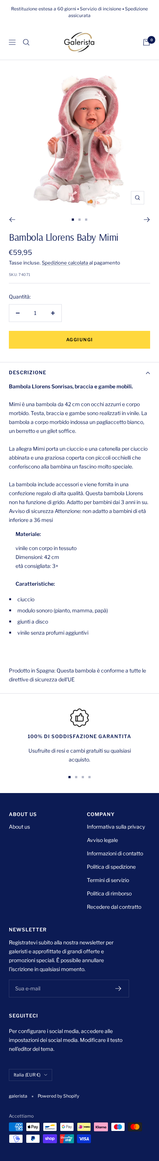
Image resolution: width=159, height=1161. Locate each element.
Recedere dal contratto (114, 907)
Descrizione (27, 372)
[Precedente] (12, 219)
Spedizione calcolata (65, 263)
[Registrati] (118, 988)
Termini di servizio (108, 880)
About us (19, 826)
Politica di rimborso (109, 893)
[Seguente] (147, 219)
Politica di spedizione (111, 867)
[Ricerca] (26, 42)
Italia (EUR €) (27, 1075)
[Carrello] (146, 42)
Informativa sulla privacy (116, 826)
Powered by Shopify (58, 1096)
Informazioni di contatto (115, 853)
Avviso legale (102, 840)
